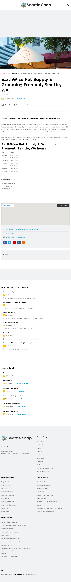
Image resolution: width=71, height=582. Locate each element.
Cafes (39, 448)
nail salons (40, 441)
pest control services (8, 505)
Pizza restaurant (22, 383)
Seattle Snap (17, 574)
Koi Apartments (6, 545)
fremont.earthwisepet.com (15, 237)
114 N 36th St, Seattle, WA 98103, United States (22, 229)
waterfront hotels (7, 492)
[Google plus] (14, 242)
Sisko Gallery (5, 535)
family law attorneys (8, 495)
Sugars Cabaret (42, 488)
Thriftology (40, 492)
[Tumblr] (19, 242)
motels (39, 451)
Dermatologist (20, 399)
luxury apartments (8, 502)
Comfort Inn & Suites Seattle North (13, 542)
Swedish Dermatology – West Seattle (49, 508)
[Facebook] (5, 242)
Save (28, 105)
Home (3, 74)
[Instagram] (14, 571)
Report (7, 105)
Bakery (20, 375)
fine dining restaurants (45, 468)
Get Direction (64, 205)
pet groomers (12, 74)
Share (17, 105)
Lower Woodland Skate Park (11, 538)
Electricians (5, 508)
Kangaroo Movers (7, 529)
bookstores (40, 455)
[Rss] (17, 571)
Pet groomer (22, 406)
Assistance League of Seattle (47, 502)
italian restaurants (43, 471)
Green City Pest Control (9, 532)
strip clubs (40, 458)
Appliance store (22, 414)
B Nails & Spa (41, 498)
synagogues (5, 498)
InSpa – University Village (45, 495)
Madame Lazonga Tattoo (9, 557)
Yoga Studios (5, 482)
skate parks (5, 512)
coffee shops (41, 445)
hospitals (40, 461)
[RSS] (23, 242)
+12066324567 (11, 233)
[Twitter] (9, 242)
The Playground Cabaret (45, 512)
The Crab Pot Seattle (44, 482)
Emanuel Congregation (9, 522)
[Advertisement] (35, 24)
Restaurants (41, 465)
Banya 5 (39, 505)
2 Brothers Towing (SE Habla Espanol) (14, 525)
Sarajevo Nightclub (43, 485)
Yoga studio (21, 391)
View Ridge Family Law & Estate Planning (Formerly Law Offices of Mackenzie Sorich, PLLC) (16, 551)
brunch (4, 488)
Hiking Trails (5, 485)
